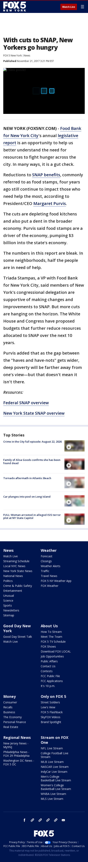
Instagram (32, 820)
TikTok (40, 820)
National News (13, 576)
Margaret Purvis (49, 203)
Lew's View (48, 707)
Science (8, 600)
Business (9, 712)
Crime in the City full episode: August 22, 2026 (32, 441)
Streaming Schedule (16, 561)
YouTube (48, 820)
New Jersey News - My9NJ (15, 745)
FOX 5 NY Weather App (56, 581)
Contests (47, 671)
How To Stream (51, 632)
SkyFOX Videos (50, 717)
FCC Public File (50, 676)
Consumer (10, 702)
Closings (46, 561)
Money (9, 696)
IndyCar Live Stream (54, 772)
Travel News (49, 576)
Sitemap (8, 615)
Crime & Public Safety (17, 586)
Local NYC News (14, 566)
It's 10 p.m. (48, 686)
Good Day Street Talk (17, 637)
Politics (8, 581)
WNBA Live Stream (53, 794)
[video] (74, 446)
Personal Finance (14, 722)
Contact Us (48, 666)
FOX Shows (48, 646)
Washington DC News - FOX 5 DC (18, 762)
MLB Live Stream (52, 762)
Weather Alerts (50, 566)
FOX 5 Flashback (52, 712)
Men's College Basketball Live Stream (56, 778)
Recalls (7, 707)
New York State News (17, 571)
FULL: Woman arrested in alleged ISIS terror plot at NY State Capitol (32, 516)
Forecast (46, 556)
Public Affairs (49, 661)
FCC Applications (52, 681)
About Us (49, 625)
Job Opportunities (52, 656)
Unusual (8, 596)
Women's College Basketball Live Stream (56, 787)
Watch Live (68, 7)
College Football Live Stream (54, 755)
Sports (7, 605)
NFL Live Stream (52, 748)
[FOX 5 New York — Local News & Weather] (15, 6)
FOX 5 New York (12, 55)
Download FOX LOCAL (56, 651)
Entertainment (12, 591)
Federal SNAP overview (26, 402)
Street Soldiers (50, 702)
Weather (49, 550)
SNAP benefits (46, 174)
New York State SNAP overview (33, 413)
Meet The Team (51, 637)
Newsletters (11, 610)
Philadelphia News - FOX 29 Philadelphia (16, 754)
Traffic (45, 571)
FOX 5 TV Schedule (53, 641)
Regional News (17, 737)
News (27, 55)
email (63, 820)
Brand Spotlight (51, 722)
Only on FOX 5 (53, 696)
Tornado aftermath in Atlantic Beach (27, 478)
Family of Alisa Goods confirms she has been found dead (31, 461)
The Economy (12, 717)
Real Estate (10, 727)
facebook (24, 820)
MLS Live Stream (52, 799)
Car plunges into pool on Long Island (27, 496)
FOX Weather (49, 586)
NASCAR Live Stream (55, 767)
